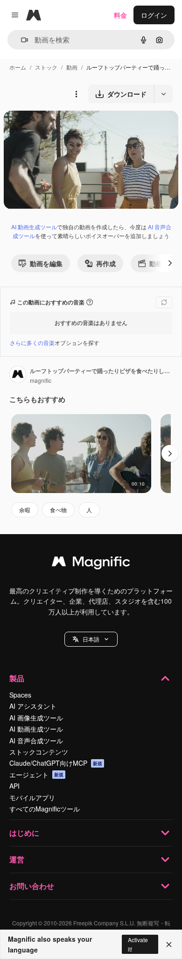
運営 (16, 859)
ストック (46, 67)
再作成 (106, 263)
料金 (120, 15)
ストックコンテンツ (38, 751)
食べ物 (58, 510)
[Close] (169, 944)
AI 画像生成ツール (36, 717)
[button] (91, 639)
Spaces (20, 694)
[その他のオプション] (76, 94)
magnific (40, 380)
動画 (71, 67)
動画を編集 (46, 263)
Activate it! (138, 944)
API (14, 785)
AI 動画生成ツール (34, 227)
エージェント (36, 774)
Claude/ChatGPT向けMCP (55, 763)
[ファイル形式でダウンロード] (163, 94)
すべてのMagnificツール (44, 808)
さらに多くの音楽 (32, 342)
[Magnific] (91, 564)
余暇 (24, 510)
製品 (16, 678)
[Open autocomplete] (21, 39)
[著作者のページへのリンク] (17, 375)
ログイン (154, 15)
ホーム (17, 67)
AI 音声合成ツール (36, 740)
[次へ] (169, 263)
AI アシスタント (32, 706)
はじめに (24, 832)
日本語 (91, 639)
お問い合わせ (31, 886)
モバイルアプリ (32, 797)
